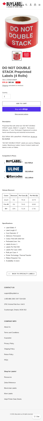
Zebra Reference (10, 382)
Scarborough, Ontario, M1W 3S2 (15, 310)
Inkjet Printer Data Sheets (13, 399)
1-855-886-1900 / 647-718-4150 (15, 299)
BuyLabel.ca (18, 414)
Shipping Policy (9, 349)
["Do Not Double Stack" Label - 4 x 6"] (14, 172)
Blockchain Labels (10, 388)
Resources (8, 377)
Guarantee (7, 338)
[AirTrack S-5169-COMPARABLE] (14, 178)
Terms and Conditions (11, 332)
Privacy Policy (9, 343)
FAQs (6, 360)
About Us (7, 327)
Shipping (5, 85)
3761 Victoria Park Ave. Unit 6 (14, 304)
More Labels (8, 393)
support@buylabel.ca (11, 293)
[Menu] (39, 4)
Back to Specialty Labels (23, 274)
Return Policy (8, 354)
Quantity (4, 92)
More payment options (21, 114)
